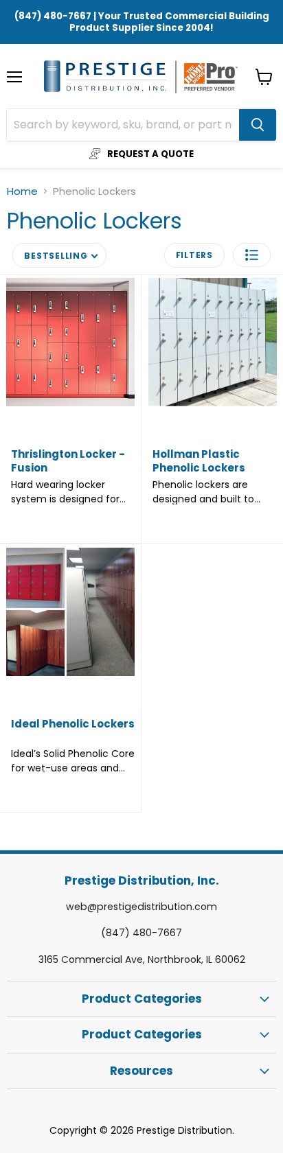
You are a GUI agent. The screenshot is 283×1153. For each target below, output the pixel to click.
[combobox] (123, 125)
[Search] (257, 125)
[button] (252, 255)
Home (22, 191)
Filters (194, 255)
